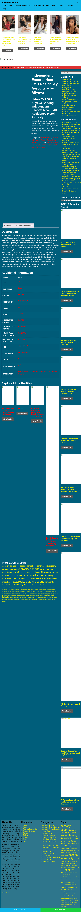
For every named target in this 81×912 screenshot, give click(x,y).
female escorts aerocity (69, 863)
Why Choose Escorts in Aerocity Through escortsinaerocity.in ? (70, 165)
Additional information (24, 225)
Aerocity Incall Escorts (68, 841)
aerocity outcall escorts (29, 581)
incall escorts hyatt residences (45, 591)
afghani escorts (73, 848)
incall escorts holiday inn (30, 591)
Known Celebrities (68, 108)
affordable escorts (65, 848)
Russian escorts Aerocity (71, 112)
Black (20, 288)
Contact (70, 5)
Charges (62, 5)
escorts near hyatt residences (25, 587)
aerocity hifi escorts (17, 572)
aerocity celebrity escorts (38, 566)
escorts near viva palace (46, 589)
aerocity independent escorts (42, 145)
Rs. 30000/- (22, 339)
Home (5, 5)
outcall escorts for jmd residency (45, 597)
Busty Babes (66, 85)
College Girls (67, 88)
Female (21, 294)
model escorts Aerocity (70, 893)
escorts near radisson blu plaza (22, 589)
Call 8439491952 (20, 910)
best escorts (64, 850)
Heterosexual (23, 301)
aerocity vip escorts (24, 585)
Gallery (54, 5)
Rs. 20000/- (22, 333)
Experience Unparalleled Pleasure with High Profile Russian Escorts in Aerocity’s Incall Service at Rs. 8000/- (71, 181)
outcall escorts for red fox (38, 599)
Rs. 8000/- (21, 320)
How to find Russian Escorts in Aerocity (70, 881)
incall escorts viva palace (10, 595)
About (11, 5)
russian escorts (67, 898)
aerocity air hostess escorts (14, 566)
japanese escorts (69, 891)
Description (8, 225)
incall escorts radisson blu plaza (42, 593)
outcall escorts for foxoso (37, 595)
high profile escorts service (71, 876)
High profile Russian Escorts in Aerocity (70, 879)
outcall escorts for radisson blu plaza (22, 599)
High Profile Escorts (69, 94)
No (19, 307)
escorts (66, 855)
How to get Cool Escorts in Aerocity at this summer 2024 (71, 144)
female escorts (72, 861)
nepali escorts (73, 895)
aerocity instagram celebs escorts (35, 578)
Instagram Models (68, 106)
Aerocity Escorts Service (70, 81)
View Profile (8, 50)
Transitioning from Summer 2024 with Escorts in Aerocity (68, 138)
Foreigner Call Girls (69, 91)
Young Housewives (69, 116)
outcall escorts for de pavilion (24, 595)
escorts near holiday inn (10, 587)
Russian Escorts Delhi (23, 5)
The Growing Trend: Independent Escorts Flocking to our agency (70, 150)
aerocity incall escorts (32, 575)
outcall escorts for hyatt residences (18, 597)
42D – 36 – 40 (23, 346)
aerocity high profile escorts (39, 572)
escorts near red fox (35, 589)
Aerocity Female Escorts (70, 83)
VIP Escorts (66, 114)
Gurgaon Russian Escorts (41, 5)
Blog (4, 8)
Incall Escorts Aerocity (70, 100)
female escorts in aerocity (67, 865)
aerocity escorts (52, 142)
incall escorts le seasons (28, 593)
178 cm (20, 314)
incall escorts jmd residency (15, 593)
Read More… (6, 892)
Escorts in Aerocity (10, 2)
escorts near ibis (37, 587)
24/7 (19, 365)
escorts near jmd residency (47, 587)
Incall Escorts (65, 883)
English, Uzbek (23, 352)
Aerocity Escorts (45, 138)
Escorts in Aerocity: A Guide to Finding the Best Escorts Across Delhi (71, 124)
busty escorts (68, 852)
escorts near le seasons (8, 589)
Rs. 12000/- (22, 326)
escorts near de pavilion (39, 584)
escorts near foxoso (50, 584)
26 (19, 281)
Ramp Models (67, 110)
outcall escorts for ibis (32, 597)
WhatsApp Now (60, 910)
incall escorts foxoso (17, 591)
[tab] (9, 225)
